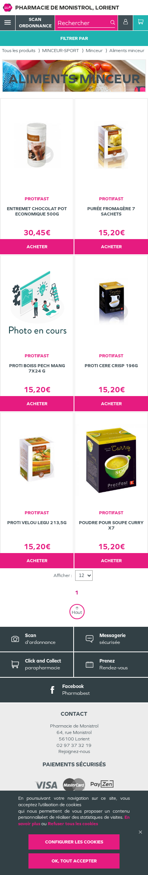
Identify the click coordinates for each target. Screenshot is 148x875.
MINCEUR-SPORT (60, 50)
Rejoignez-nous (74, 751)
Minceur (94, 50)
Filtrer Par (74, 38)
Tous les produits (18, 50)
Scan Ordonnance (35, 23)
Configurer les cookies (74, 842)
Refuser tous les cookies (73, 823)
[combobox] (84, 23)
